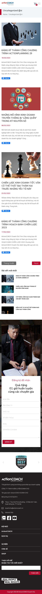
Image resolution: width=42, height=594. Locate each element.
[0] (35, 3)
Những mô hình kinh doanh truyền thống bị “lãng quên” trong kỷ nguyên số (19, 117)
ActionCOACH (7, 531)
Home (5, 14)
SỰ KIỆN (5, 544)
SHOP (4, 554)
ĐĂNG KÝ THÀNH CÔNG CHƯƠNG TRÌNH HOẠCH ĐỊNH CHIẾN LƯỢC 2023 (19, 224)
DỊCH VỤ (5, 536)
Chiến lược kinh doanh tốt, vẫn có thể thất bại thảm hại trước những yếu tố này (21, 185)
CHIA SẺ (5, 549)
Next (36, 263)
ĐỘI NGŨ (5, 526)
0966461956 (9, 512)
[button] (6, 78)
